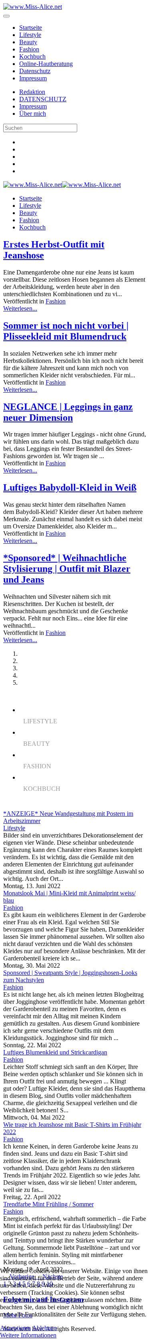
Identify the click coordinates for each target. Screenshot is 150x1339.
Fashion (29, 49)
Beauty (28, 42)
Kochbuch (32, 56)
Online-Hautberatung (46, 63)
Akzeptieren (15, 1328)
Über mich (32, 113)
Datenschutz (34, 71)
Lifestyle (30, 34)
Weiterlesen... (20, 308)
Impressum (33, 78)
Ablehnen (44, 1328)
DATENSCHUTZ (42, 99)
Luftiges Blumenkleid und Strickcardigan (55, 1052)
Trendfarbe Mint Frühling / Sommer (48, 1204)
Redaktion (32, 91)
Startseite (30, 27)
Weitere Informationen (28, 1335)
